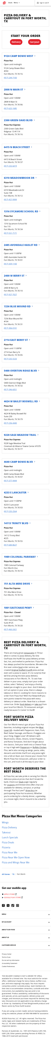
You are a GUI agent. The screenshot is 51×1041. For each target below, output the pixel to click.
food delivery (26, 704)
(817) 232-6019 (10, 166)
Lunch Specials (10, 837)
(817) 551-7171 (10, 233)
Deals (10, 3)
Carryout (34, 41)
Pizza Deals (8, 842)
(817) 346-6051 (10, 389)
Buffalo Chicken (39, 747)
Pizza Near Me (9, 852)
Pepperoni (25, 747)
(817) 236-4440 (10, 423)
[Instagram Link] (18, 905)
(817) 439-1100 (10, 264)
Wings (5, 822)
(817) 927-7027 (10, 294)
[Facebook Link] (4, 905)
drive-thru (30, 790)
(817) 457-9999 (10, 199)
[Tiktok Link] (13, 905)
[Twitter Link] (9, 905)
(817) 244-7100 (10, 77)
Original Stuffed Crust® (21, 670)
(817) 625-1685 (10, 108)
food (20, 667)
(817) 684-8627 (10, 545)
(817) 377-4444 (10, 480)
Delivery (16, 41)
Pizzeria (6, 847)
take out (38, 704)
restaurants (29, 653)
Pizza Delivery (9, 827)
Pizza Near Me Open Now (16, 857)
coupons (11, 784)
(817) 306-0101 (10, 328)
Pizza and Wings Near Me (15, 862)
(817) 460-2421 (10, 629)
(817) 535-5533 (10, 359)
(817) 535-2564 (10, 511)
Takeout (6, 832)
